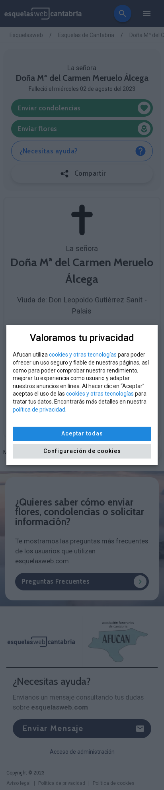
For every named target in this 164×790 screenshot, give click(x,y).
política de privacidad (39, 409)
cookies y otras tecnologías (83, 354)
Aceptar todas (82, 433)
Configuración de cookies (82, 451)
